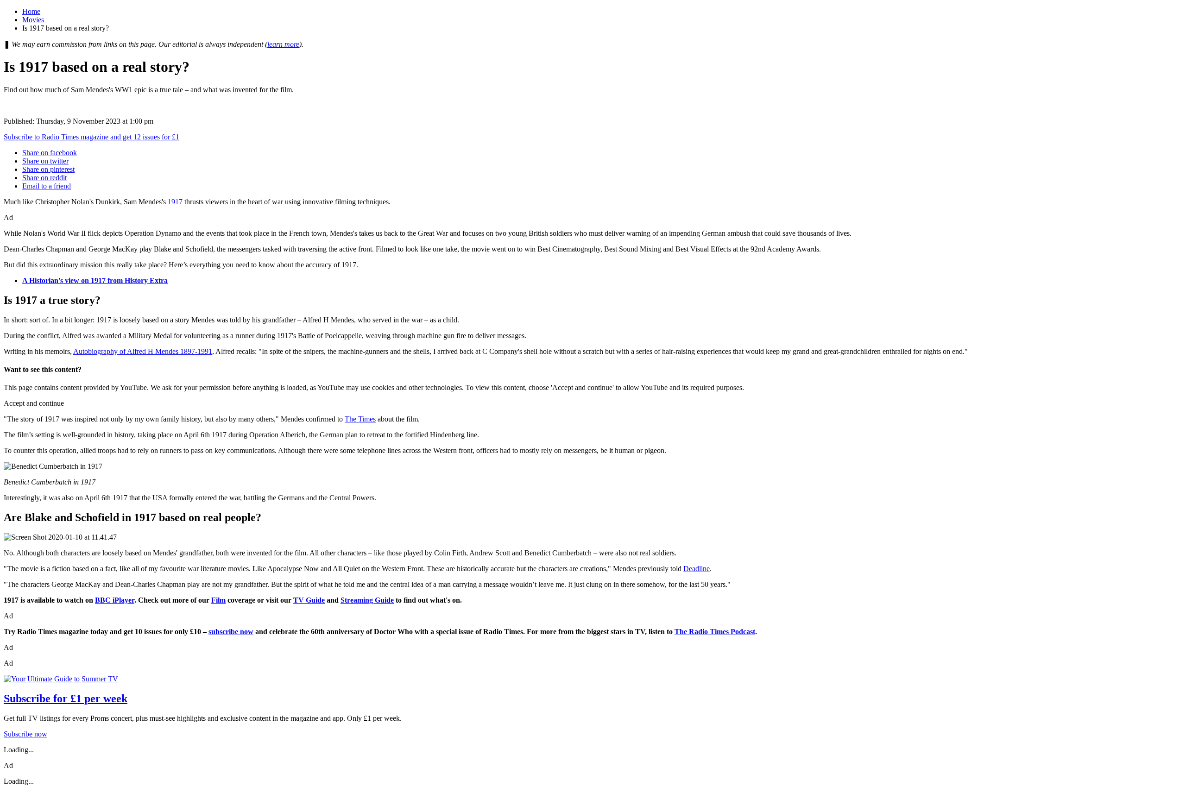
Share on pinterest (48, 169)
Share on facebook (49, 153)
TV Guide (309, 600)
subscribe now (230, 632)
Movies (33, 20)
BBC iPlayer (114, 600)
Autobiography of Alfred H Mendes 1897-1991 (142, 351)
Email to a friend (46, 186)
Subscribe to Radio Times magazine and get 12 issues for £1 (91, 137)
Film (218, 600)
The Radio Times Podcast (715, 632)
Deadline (696, 569)
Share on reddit (44, 178)
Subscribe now (25, 734)
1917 (175, 202)
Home (31, 11)
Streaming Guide (367, 600)
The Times (360, 419)
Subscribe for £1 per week (65, 698)
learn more (283, 44)
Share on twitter (45, 161)
